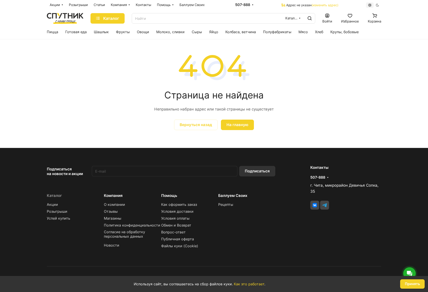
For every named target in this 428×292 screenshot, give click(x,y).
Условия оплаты (175, 218)
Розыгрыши (57, 211)
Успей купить (58, 218)
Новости (111, 245)
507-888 (242, 5)
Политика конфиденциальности (132, 225)
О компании (114, 204)
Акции (52, 204)
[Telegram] (324, 205)
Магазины (112, 218)
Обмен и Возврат (176, 225)
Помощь (169, 195)
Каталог (54, 195)
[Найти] (309, 18)
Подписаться (257, 171)
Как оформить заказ (179, 204)
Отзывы (111, 211)
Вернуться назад (196, 125)
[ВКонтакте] (314, 205)
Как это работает (249, 284)
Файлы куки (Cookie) (179, 246)
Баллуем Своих (232, 195)
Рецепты (225, 204)
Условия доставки (177, 211)
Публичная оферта (177, 239)
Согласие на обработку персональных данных (124, 234)
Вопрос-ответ (173, 232)
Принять (412, 284)
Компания (113, 195)
